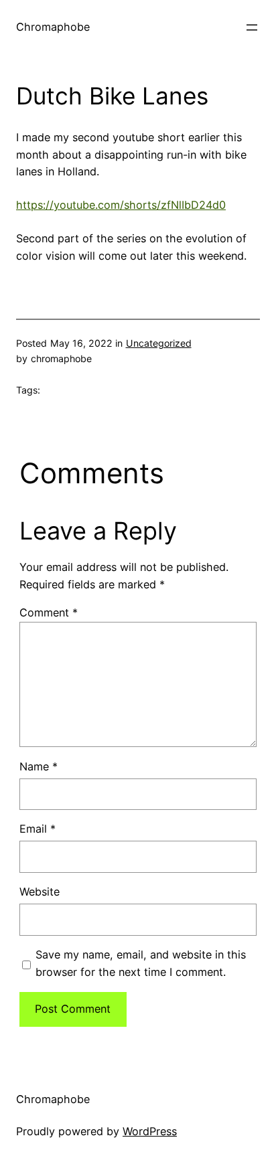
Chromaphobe (53, 26)
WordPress (150, 1131)
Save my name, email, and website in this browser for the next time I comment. (141, 963)
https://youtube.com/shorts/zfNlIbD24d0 (121, 205)
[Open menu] (252, 27)
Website (39, 891)
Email (37, 828)
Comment (48, 612)
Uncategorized (159, 343)
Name (38, 766)
